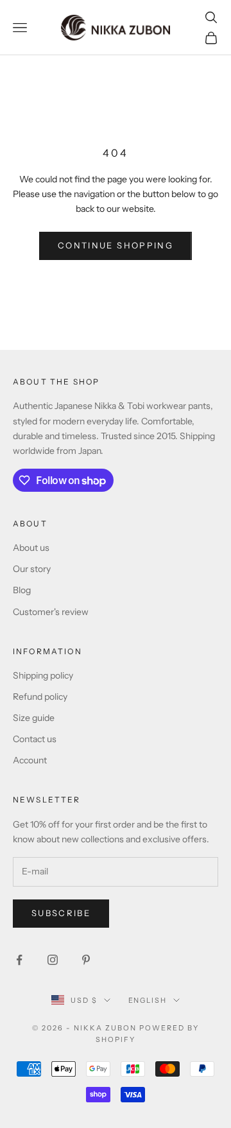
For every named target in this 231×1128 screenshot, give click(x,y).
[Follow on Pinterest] (86, 959)
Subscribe (60, 913)
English (147, 1000)
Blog (22, 590)
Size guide (34, 718)
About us (31, 547)
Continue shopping (115, 245)
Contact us (34, 739)
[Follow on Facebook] (19, 959)
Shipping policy (43, 675)
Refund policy (40, 696)
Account (30, 760)
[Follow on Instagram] (52, 959)
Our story (32, 569)
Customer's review (51, 612)
